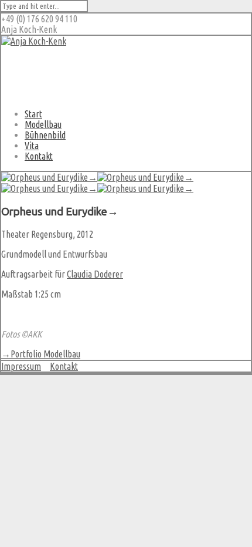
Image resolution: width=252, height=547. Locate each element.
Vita (32, 145)
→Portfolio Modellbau (40, 354)
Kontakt (39, 156)
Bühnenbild (45, 135)
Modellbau (43, 124)
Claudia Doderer (95, 274)
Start (33, 114)
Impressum (21, 366)
